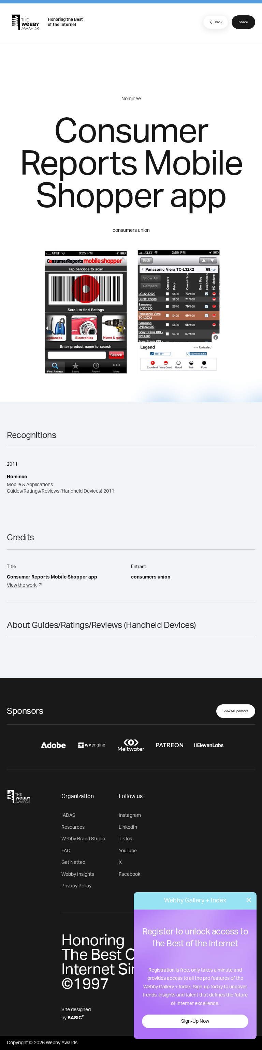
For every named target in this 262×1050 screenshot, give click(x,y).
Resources (73, 827)
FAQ (66, 851)
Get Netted (73, 862)
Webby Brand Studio (83, 839)
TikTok (125, 839)
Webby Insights (77, 874)
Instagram (130, 815)
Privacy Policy (76, 886)
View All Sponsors (235, 711)
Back (218, 22)
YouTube (128, 851)
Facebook (129, 874)
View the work (22, 585)
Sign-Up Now (195, 1021)
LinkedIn (128, 827)
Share (243, 22)
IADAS (68, 815)
